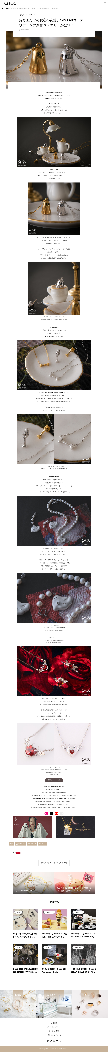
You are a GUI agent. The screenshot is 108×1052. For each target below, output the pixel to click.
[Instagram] (48, 1041)
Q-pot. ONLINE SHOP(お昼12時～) (42, 798)
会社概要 (54, 1023)
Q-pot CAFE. (49, 912)
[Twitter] (54, 1041)
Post (14, 853)
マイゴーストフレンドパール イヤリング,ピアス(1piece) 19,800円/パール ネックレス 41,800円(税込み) (54, 628)
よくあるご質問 (54, 1031)
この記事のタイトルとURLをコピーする (54, 863)
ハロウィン (42, 844)
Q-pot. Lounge (20, 844)
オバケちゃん (32, 844)
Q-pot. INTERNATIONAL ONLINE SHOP (64, 798)
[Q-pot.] (10, 3)
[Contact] (60, 1041)
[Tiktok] (51, 1041)
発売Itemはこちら (54, 780)
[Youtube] (57, 1041)
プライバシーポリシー (54, 1027)
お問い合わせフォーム (54, 1035)
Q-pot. (30, 14)
